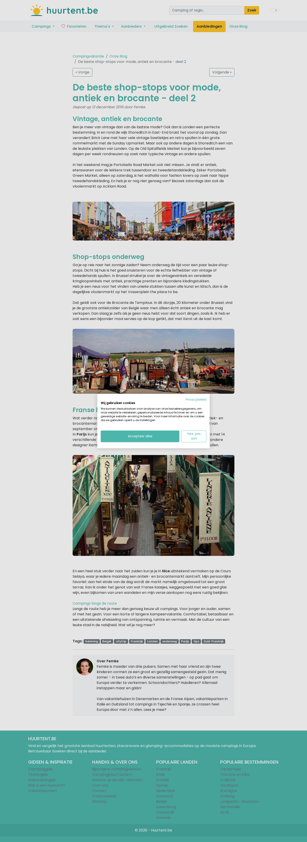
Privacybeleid (196, 399)
